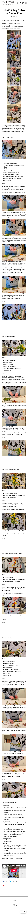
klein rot (12, 577)
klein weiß (12, 661)
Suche (14, 900)
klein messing (13, 163)
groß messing (13, 493)
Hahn (5, 166)
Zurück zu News (15, 895)
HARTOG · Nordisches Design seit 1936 (15, 909)
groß (23, 495)
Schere (9, 180)
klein (23, 579)
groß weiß (12, 360)
